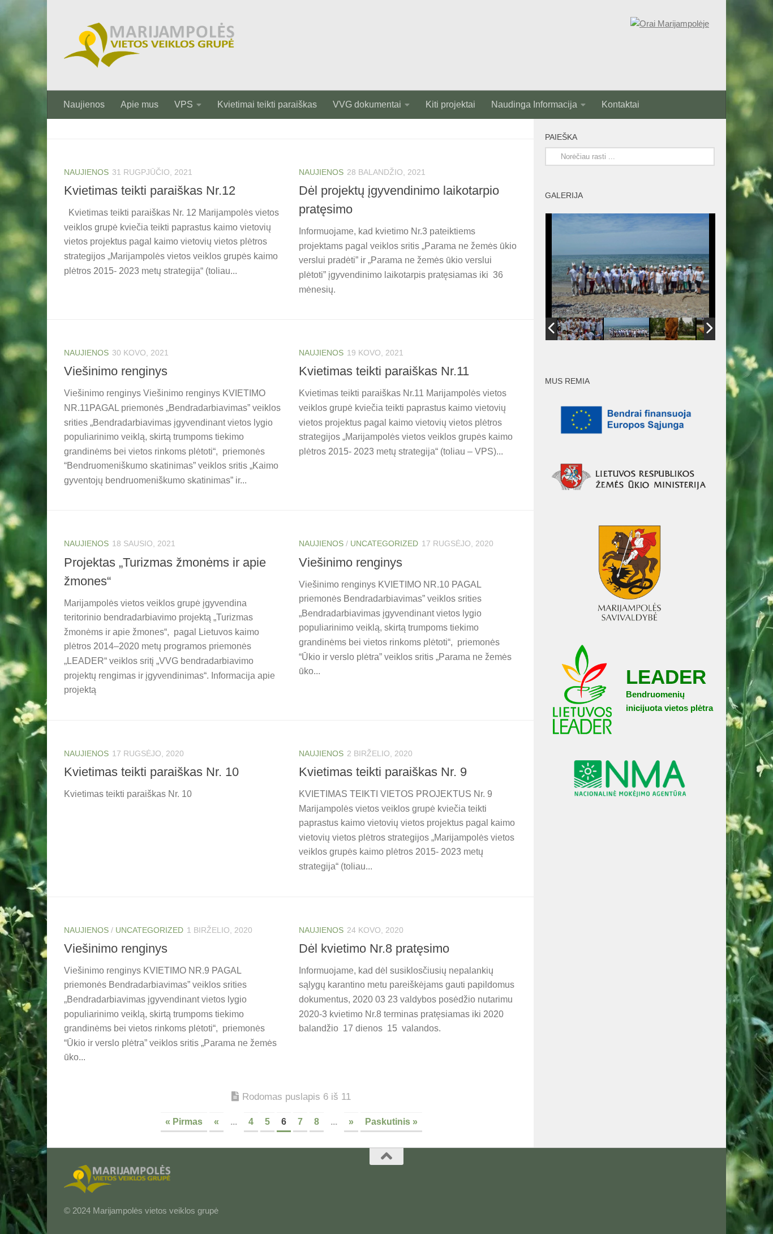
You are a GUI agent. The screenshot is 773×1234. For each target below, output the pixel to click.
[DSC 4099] (580, 329)
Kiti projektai (450, 104)
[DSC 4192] (626, 329)
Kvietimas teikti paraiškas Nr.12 (149, 190)
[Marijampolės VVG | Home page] (149, 45)
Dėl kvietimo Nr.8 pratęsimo (374, 948)
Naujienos (84, 104)
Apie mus (139, 104)
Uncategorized (384, 543)
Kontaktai (620, 104)
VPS (183, 104)
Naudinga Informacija (534, 104)
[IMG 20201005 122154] (672, 329)
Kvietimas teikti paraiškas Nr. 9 (383, 772)
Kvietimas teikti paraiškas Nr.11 (384, 371)
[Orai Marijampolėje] (669, 24)
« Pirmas (184, 1121)
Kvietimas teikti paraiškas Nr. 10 (151, 772)
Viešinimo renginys (116, 371)
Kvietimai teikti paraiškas (267, 104)
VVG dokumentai (367, 104)
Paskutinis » (391, 1121)
